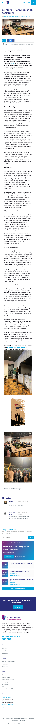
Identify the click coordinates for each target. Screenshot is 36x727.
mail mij (30, 537)
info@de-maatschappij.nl (9, 704)
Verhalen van (5, 684)
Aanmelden (8, 557)
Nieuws (4, 675)
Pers (3, 686)
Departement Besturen (8, 679)
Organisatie (5, 664)
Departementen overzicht (9, 707)
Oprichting (5, 648)
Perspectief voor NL (7, 689)
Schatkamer (5, 653)
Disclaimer (10, 723)
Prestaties (4, 651)
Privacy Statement (18, 723)
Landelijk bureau (6, 697)
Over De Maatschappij (8, 661)
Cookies (26, 723)
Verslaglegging (6, 682)
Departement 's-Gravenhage (11, 16)
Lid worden (18, 607)
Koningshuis (5, 666)
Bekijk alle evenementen (18, 588)
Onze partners (6, 677)
